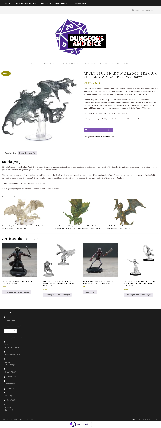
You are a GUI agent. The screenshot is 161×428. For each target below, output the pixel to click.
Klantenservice (62, 3)
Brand (116, 63)
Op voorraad (9, 320)
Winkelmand (45, 3)
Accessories (71, 63)
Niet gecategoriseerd (13, 345)
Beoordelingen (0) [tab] (27, 153)
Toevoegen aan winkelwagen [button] (16, 292)
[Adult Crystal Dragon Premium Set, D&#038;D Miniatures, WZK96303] (27, 212)
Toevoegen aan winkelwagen (98, 130)
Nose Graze (154, 419)
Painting (89, 63)
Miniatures (51, 63)
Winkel (7, 3)
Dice (34, 63)
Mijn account (80, 3)
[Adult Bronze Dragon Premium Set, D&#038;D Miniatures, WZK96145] (132, 212)
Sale (127, 63)
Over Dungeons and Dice (25, 3)
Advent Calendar (10, 363)
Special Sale (9, 408)
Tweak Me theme (139, 419)
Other (104, 63)
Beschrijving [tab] (10, 153)
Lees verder (90, 292)
